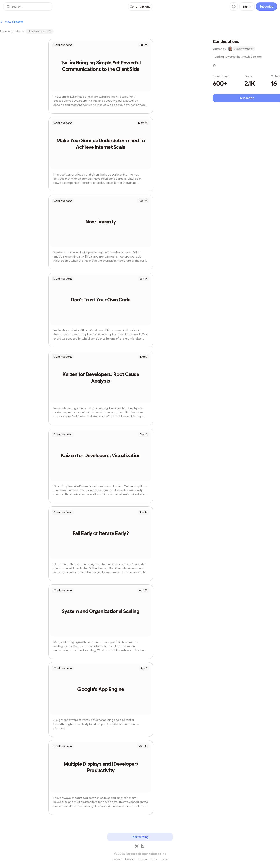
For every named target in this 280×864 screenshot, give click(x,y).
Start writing (140, 837)
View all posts (14, 22)
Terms (153, 859)
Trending (130, 859)
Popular (117, 859)
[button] (27, 6)
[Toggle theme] (234, 6)
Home (164, 859)
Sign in (247, 6)
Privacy (143, 859)
